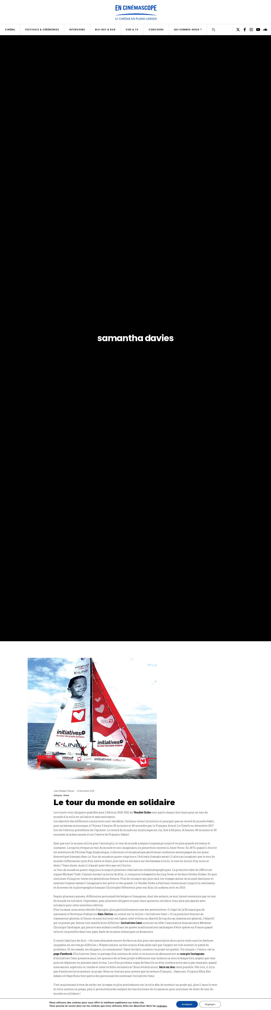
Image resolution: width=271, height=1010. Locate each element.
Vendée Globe (142, 812)
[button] (214, 30)
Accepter (187, 1004)
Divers (66, 795)
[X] (236, 29)
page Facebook (62, 954)
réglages (162, 1005)
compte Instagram (192, 954)
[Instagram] (249, 29)
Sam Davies (105, 914)
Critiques (57, 795)
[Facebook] (243, 29)
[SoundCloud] (263, 29)
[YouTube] (256, 29)
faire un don (167, 967)
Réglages (210, 1004)
